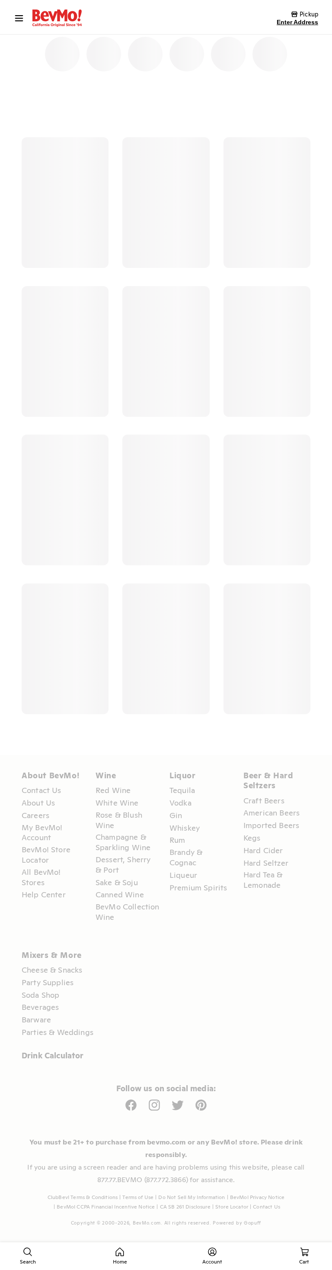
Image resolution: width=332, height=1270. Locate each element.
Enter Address (297, 22)
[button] (21, 18)
